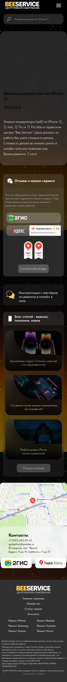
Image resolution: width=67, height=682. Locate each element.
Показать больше (33, 468)
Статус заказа (33, 608)
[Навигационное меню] (58, 5)
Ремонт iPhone (17, 620)
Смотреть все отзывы (33, 268)
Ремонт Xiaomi (17, 631)
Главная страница (33, 598)
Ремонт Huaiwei (46, 625)
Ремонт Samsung (18, 625)
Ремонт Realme (46, 620)
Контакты (33, 614)
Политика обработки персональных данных (47, 671)
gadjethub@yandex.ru (21, 544)
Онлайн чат (33, 603)
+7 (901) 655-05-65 (20, 540)
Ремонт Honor (45, 631)
